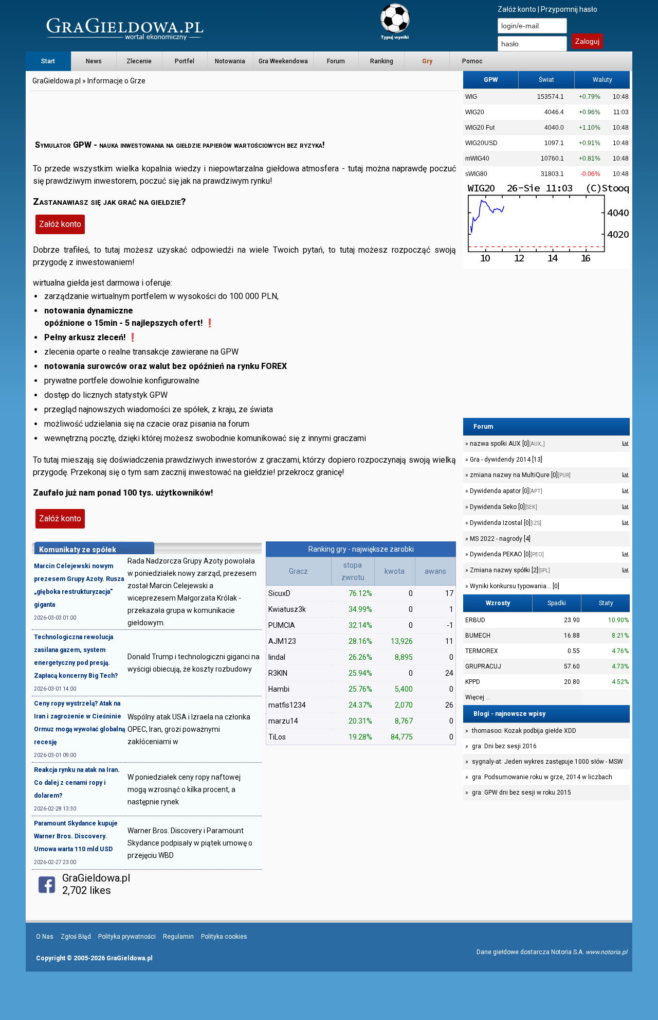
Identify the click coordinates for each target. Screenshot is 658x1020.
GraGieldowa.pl (56, 81)
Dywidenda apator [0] (505, 491)
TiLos (277, 737)
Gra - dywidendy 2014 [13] (505, 459)
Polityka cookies (224, 936)
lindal (276, 657)
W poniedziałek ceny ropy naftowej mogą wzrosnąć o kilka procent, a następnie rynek (184, 789)
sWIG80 (476, 174)
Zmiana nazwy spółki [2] (509, 570)
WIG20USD (481, 143)
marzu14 (283, 721)
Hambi (278, 689)
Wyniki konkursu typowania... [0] (513, 586)
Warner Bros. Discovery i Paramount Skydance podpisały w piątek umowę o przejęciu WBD (189, 842)
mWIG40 (477, 158)
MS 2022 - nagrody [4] (499, 538)
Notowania (230, 61)
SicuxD (279, 593)
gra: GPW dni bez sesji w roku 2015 (521, 792)
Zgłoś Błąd (76, 936)
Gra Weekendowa (283, 61)
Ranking (381, 61)
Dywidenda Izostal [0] (504, 522)
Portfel (184, 61)
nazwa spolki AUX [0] (506, 443)
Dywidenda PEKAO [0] (506, 554)
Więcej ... (477, 697)
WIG (471, 96)
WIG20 (474, 112)
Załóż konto (517, 9)
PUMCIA (281, 625)
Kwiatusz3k (287, 609)
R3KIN (277, 673)
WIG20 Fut (480, 127)
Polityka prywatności (127, 936)
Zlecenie (139, 61)
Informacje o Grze (116, 81)
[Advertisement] (245, 116)
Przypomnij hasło (569, 9)
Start (48, 61)
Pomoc (472, 61)
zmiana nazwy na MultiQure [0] (519, 475)
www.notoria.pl (606, 952)
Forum (336, 61)
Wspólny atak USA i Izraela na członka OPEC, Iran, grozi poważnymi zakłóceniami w (188, 729)
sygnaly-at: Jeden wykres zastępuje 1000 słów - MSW (547, 761)
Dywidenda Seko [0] (502, 507)
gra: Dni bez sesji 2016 (504, 746)
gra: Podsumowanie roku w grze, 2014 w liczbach (542, 777)
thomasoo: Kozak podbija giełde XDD (524, 730)
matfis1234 (287, 705)
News (94, 61)
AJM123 (282, 641)
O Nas (44, 936)
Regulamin (178, 936)
